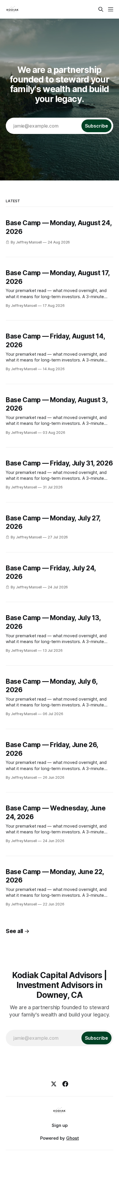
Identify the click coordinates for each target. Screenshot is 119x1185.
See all (14, 931)
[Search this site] (100, 9)
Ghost (72, 1138)
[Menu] (110, 9)
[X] (54, 1084)
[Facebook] (65, 1084)
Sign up (60, 1125)
